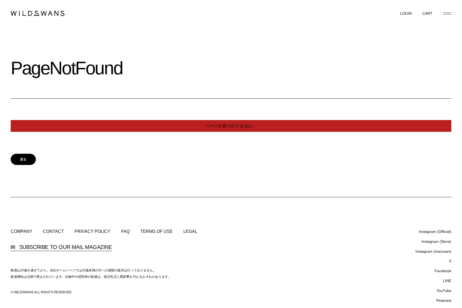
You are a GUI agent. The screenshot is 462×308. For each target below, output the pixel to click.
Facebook (442, 271)
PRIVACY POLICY (92, 231)
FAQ (125, 231)
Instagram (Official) (435, 231)
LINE (447, 281)
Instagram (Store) (436, 241)
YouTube (443, 290)
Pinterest (443, 300)
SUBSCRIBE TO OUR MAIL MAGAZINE (65, 247)
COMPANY (21, 231)
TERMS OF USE (156, 231)
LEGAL (190, 231)
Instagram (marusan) (433, 251)
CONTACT (53, 231)
